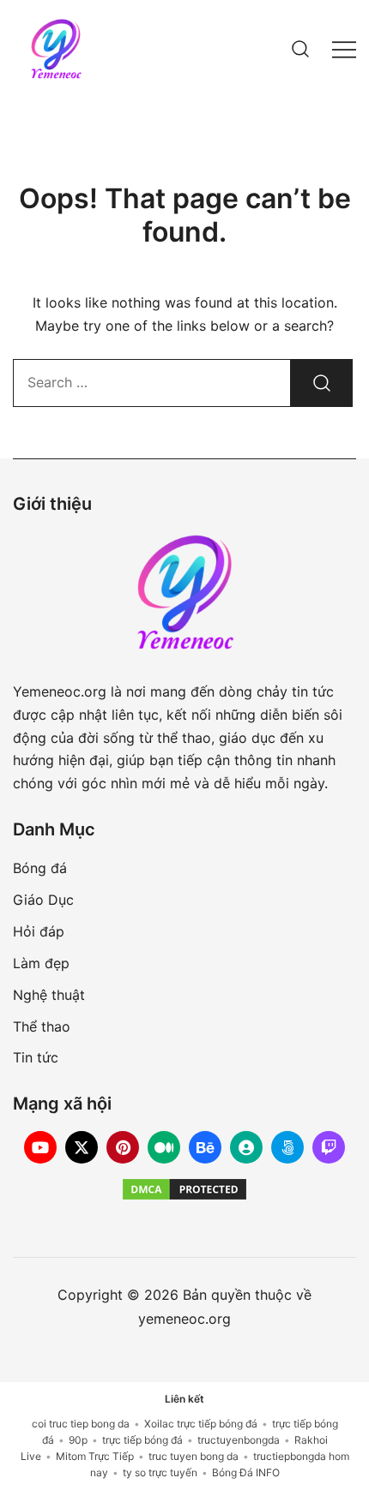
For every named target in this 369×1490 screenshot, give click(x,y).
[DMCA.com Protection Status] (184, 1189)
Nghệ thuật (49, 994)
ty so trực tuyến (160, 1472)
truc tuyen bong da (193, 1456)
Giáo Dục (43, 899)
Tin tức (35, 1057)
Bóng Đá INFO (246, 1472)
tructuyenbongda (238, 1439)
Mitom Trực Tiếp (95, 1456)
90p (78, 1439)
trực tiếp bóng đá (142, 1439)
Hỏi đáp (38, 931)
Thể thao (41, 1026)
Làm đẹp (41, 963)
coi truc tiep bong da (81, 1423)
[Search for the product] (322, 383)
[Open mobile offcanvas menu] (344, 48)
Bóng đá (40, 868)
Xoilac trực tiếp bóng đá (200, 1423)
